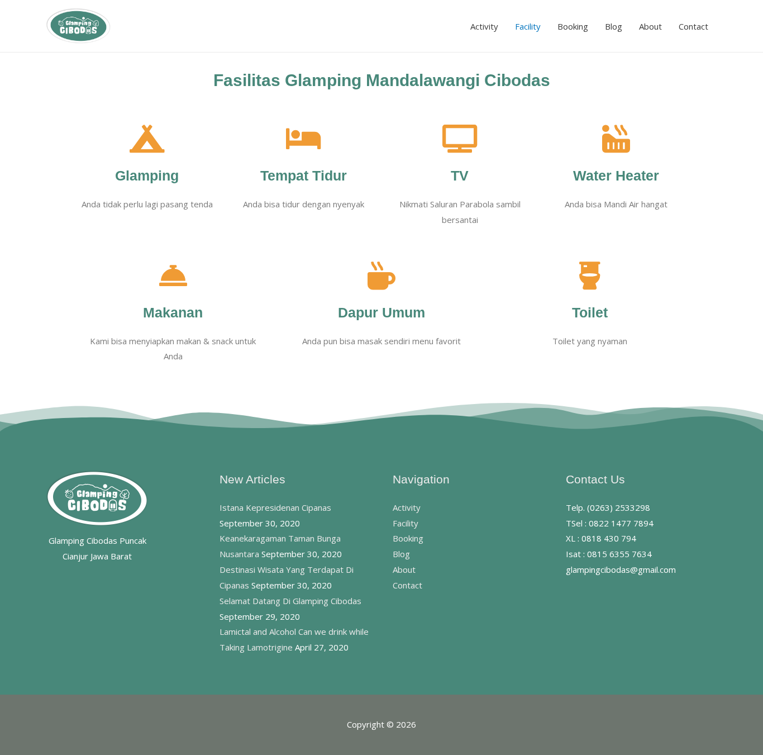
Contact (693, 26)
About (650, 26)
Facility (528, 26)
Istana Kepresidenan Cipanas (275, 507)
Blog (613, 26)
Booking (572, 26)
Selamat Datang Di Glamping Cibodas (290, 600)
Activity (484, 26)
